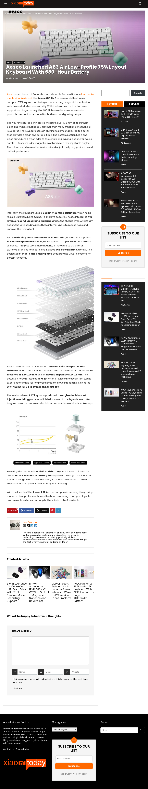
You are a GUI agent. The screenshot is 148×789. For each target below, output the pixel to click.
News (9, 62)
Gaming (124, 381)
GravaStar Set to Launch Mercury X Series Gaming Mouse (130, 156)
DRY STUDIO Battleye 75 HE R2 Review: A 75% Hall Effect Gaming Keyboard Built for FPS (130, 293)
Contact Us (8, 749)
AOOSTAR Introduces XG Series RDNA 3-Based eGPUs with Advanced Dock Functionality (130, 180)
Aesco (10, 94)
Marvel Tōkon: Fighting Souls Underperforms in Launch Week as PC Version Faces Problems (61, 591)
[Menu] (6, 4)
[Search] (140, 4)
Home (8, 13)
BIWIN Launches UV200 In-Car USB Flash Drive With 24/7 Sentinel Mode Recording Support (17, 592)
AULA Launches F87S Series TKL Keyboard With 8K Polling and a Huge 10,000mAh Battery (84, 592)
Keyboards (125, 305)
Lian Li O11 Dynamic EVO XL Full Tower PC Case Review (130, 114)
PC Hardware (19, 62)
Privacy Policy (22, 749)
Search (105, 87)
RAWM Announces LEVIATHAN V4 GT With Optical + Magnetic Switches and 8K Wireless (39, 592)
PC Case (124, 121)
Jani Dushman (12, 78)
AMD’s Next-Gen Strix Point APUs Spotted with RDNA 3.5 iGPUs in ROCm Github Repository (131, 206)
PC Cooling (126, 143)
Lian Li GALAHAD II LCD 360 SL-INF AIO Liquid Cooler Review (130, 134)
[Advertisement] (74, 39)
